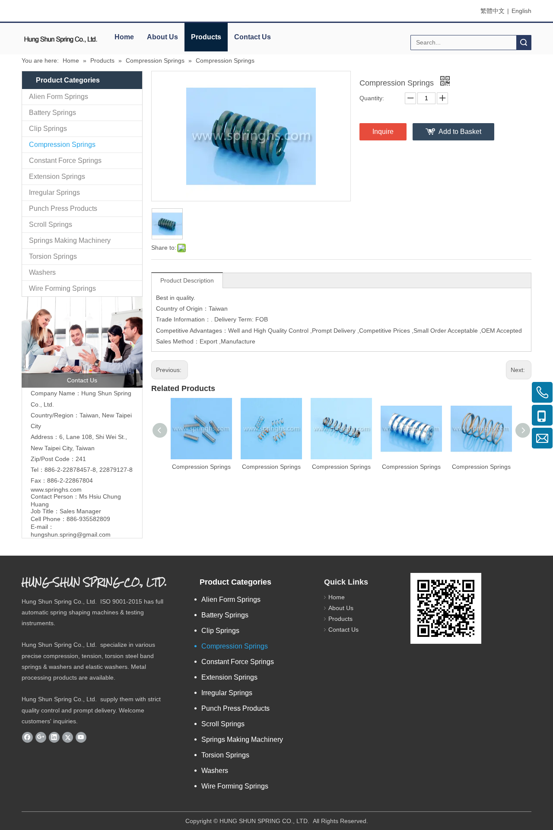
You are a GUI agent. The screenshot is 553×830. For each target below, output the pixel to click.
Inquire (383, 131)
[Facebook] (27, 737)
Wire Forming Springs (62, 288)
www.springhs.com (56, 489)
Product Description (187, 280)
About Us (162, 37)
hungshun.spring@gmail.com (71, 534)
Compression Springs (62, 144)
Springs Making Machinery (70, 240)
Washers (42, 272)
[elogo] (60, 39)
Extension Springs (57, 176)
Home (124, 37)
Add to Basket (460, 131)
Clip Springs (48, 128)
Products (206, 37)
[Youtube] (81, 737)
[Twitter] (67, 737)
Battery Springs (52, 112)
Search (523, 42)
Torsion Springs (53, 256)
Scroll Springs (50, 224)
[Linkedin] (54, 737)
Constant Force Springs (65, 160)
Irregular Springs (54, 192)
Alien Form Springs (58, 96)
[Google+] (40, 737)
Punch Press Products (63, 208)
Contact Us (252, 37)
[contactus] (82, 342)
